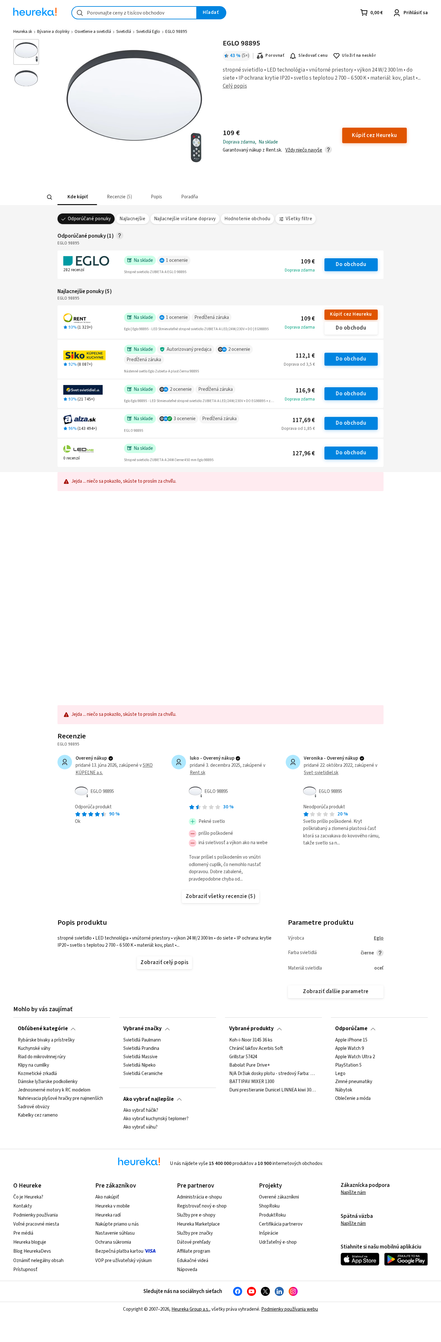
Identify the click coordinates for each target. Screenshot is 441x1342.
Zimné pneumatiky (353, 1082)
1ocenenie (177, 260)
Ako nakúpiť (107, 1197)
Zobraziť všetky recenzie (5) (221, 896)
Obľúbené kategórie (43, 1028)
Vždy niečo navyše (303, 150)
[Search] (49, 197)
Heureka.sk (22, 32)
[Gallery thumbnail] (26, 52)
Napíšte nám (353, 1192)
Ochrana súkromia (113, 1242)
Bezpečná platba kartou (119, 1251)
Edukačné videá (192, 1260)
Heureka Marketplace (198, 1224)
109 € (308, 261)
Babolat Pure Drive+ (249, 1065)
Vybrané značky (142, 1028)
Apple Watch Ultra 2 (355, 1057)
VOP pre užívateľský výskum (123, 1260)
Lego (340, 1073)
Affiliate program (193, 1251)
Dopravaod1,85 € (298, 428)
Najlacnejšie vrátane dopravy (185, 218)
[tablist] (192, 197)
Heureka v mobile (112, 1206)
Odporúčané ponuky (89, 218)
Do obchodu (351, 264)
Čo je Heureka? (28, 1197)
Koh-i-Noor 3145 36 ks (250, 1040)
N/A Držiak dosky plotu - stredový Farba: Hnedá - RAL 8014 (273, 1073)
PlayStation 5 (348, 1065)
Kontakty (22, 1206)
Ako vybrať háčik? (140, 1110)
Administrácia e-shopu (199, 1197)
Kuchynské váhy (34, 1048)
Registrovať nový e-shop (202, 1206)
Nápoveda (187, 1269)
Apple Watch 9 (349, 1048)
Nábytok (343, 1090)
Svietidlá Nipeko (139, 1065)
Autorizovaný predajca (189, 349)
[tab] (77, 197)
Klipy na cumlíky (33, 1065)
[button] (77, 197)
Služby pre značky (195, 1233)
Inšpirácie (268, 1233)
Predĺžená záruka (211, 317)
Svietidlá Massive (140, 1057)
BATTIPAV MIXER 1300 (251, 1082)
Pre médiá (23, 1233)
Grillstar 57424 (243, 1057)
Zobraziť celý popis (164, 962)
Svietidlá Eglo (148, 32)
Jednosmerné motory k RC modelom (54, 1090)
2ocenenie (239, 349)
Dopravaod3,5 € (299, 364)
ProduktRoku (272, 1215)
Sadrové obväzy (33, 1107)
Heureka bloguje (29, 1242)
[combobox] (134, 12)
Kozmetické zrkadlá (37, 1073)
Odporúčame (351, 1028)
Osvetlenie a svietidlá (93, 32)
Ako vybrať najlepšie (148, 1099)
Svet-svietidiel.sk (321, 772)
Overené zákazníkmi (279, 1197)
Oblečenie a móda (353, 1098)
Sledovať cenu (313, 55)
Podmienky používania (35, 1215)
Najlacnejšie (132, 218)
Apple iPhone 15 (351, 1040)
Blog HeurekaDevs (32, 1251)
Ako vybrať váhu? (140, 1127)
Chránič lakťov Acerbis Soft (256, 1048)
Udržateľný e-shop (278, 1242)
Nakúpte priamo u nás (117, 1224)
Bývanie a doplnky (53, 32)
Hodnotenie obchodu (247, 218)
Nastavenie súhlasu (115, 1233)
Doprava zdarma (300, 270)
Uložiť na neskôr (359, 55)
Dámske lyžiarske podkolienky (47, 1082)
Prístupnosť (25, 1269)
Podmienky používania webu (289, 1309)
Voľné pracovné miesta (36, 1224)
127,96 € (303, 453)
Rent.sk (197, 772)
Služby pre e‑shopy (196, 1215)
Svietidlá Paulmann (142, 1040)
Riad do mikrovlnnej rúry (42, 1057)
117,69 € (303, 420)
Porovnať (274, 55)
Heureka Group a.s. (190, 1309)
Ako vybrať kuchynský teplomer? (156, 1119)
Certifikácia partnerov (281, 1224)
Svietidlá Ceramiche (143, 1073)
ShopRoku (269, 1206)
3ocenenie (185, 418)
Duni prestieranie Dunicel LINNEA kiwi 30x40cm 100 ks (273, 1090)
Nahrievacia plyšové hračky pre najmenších (60, 1098)
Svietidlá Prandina (141, 1048)
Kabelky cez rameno (38, 1115)
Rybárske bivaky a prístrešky (46, 1040)
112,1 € (305, 355)
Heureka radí (108, 1215)
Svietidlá (123, 32)
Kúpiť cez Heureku (351, 314)
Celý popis (235, 86)
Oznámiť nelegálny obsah (38, 1260)
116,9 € (305, 390)
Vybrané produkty (251, 1028)
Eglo (379, 938)
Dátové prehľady (193, 1242)
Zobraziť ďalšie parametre (335, 991)
